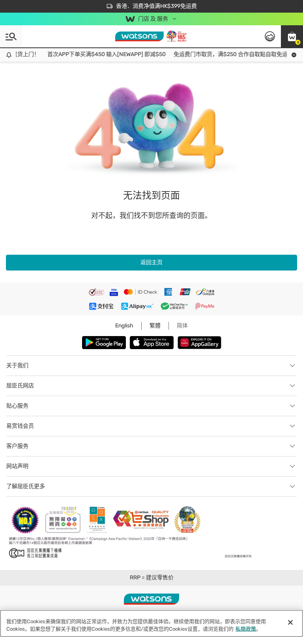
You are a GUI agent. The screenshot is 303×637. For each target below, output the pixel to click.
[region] (151, 623)
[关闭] (290, 622)
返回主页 (151, 262)
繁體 (155, 325)
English (124, 325)
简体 (182, 325)
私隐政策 (246, 629)
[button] (292, 36)
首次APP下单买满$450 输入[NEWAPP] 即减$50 (103, 54)
